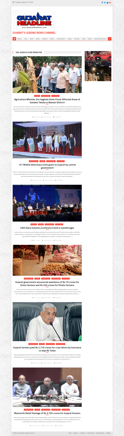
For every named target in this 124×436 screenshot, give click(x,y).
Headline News (46, 96)
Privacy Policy (90, 433)
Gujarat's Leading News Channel (34, 33)
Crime (83, 39)
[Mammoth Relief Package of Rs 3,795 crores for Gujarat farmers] (47, 387)
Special (52, 39)
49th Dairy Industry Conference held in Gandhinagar (47, 227)
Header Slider (45, 278)
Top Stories (55, 96)
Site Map (108, 433)
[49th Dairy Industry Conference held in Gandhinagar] (47, 203)
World (31, 39)
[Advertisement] (86, 23)
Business (45, 39)
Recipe (69, 39)
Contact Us (82, 433)
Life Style (76, 39)
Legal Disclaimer (100, 433)
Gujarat (19, 39)
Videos (90, 39)
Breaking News (34, 161)
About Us (76, 433)
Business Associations (100, 39)
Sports (38, 39)
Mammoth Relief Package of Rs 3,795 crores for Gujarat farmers (47, 413)
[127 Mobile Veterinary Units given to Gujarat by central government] (47, 140)
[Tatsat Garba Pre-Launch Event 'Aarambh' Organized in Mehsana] (98, 73)
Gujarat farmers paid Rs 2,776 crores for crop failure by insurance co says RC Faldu (47, 349)
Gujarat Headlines (47, 117)
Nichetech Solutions (47, 363)
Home (70, 433)
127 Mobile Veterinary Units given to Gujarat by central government (47, 166)
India (25, 39)
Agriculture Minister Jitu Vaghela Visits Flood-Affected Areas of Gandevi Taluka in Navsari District (47, 101)
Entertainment (61, 39)
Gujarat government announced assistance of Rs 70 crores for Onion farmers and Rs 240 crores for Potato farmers (47, 284)
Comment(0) (58, 117)
